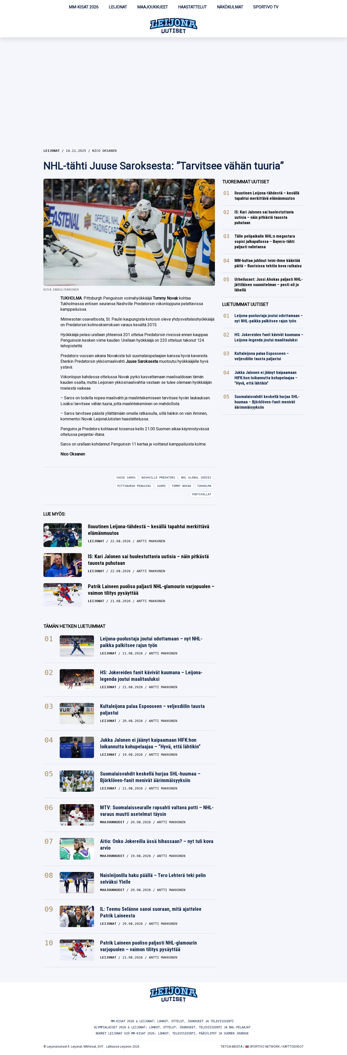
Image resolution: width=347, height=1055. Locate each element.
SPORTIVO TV (265, 7)
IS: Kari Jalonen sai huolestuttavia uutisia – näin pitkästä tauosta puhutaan (148, 559)
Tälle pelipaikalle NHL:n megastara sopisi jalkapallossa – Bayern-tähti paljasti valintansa (264, 241)
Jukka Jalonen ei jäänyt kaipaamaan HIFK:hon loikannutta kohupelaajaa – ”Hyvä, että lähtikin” (150, 743)
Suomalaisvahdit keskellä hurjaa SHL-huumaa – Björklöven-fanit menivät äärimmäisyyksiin (150, 777)
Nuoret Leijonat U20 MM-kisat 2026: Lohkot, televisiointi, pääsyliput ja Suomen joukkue (172, 1033)
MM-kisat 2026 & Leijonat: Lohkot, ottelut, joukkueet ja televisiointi (172, 1021)
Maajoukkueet (152, 7)
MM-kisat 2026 (84, 7)
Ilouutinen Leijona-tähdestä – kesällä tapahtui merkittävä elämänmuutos (148, 529)
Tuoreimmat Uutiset (245, 181)
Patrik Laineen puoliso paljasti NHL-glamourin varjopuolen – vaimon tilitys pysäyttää (151, 589)
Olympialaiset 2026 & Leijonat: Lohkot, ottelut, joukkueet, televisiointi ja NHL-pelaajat (172, 1027)
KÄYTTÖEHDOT (293, 1046)
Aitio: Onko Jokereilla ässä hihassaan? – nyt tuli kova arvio (156, 844)
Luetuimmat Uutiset (245, 304)
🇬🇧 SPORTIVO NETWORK (262, 1046)
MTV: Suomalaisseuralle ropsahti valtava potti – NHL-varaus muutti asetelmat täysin (157, 810)
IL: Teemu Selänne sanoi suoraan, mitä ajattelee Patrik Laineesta (150, 912)
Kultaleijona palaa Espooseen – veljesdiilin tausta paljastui (152, 709)
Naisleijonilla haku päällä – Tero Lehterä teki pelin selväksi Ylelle (153, 878)
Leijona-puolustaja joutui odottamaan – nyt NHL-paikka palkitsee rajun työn (151, 642)
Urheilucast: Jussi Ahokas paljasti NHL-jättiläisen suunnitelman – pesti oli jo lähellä (268, 284)
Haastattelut (192, 7)
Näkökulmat (230, 7)
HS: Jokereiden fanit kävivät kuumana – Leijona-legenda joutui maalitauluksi (151, 675)
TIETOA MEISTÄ (231, 1046)
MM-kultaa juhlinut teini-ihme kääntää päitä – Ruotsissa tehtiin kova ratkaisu (268, 263)
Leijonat (118, 7)
